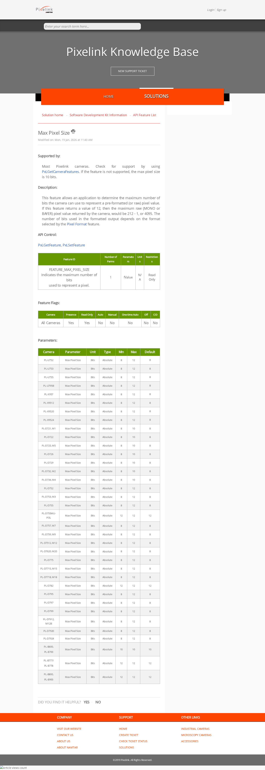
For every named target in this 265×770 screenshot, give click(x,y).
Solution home (53, 115)
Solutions (156, 96)
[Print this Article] (73, 131)
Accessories (189, 741)
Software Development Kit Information (98, 115)
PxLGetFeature (49, 245)
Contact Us (65, 735)
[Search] (40, 26)
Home (109, 96)
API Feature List (144, 115)
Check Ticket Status (133, 741)
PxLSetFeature (74, 245)
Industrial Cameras (195, 729)
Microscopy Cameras (196, 735)
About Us (63, 741)
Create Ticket (128, 735)
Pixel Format (77, 224)
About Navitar (67, 747)
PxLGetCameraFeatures (60, 171)
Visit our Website (69, 729)
